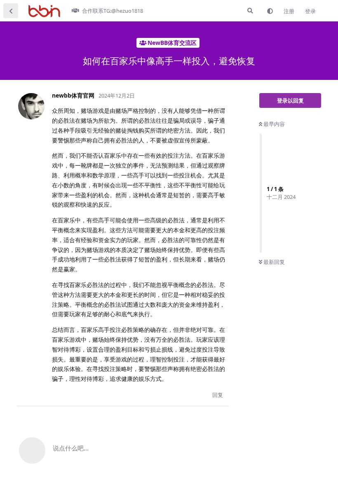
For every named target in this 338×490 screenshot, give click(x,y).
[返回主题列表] (10, 10)
